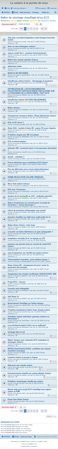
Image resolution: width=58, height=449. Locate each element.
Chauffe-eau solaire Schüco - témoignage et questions (30, 81)
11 (52, 370)
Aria (23, 401)
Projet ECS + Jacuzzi (16, 282)
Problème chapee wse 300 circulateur (23, 135)
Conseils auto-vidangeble (18, 289)
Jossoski (25, 117)
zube (23, 171)
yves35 (24, 61)
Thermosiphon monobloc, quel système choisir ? (28, 259)
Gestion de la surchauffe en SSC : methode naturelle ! (30, 196)
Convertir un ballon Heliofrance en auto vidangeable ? (30, 232)
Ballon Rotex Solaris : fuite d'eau (21, 225)
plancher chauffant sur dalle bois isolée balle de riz (29, 217)
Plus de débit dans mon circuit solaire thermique (28, 169)
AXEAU (24, 95)
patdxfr (24, 227)
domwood (25, 68)
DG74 (24, 240)
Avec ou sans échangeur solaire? (21, 46)
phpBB (23, 441)
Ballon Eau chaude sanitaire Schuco (23, 60)
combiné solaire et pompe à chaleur (23, 357)
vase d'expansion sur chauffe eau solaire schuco (28, 253)
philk (23, 124)
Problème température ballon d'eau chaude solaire (29, 310)
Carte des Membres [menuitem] (19, 8)
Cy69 (23, 233)
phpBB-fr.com (32, 444)
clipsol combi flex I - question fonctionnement (27, 53)
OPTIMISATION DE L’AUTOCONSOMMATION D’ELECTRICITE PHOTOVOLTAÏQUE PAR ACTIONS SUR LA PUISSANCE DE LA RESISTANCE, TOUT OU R (31, 91)
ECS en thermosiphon (17, 141)
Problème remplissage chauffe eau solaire (25, 381)
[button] (21, 28)
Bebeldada (25, 136)
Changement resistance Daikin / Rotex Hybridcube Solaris (32, 116)
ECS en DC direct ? (16, 122)
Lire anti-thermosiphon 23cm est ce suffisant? (27, 325)
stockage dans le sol (16, 332)
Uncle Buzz (26, 191)
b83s (23, 159)
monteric (26, 20)
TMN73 (24, 164)
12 (55, 370)
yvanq (24, 41)
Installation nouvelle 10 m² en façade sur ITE (26, 238)
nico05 (24, 212)
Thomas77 (25, 207)
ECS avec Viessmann (16, 189)
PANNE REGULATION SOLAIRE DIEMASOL (26, 177)
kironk (24, 48)
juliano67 (25, 276)
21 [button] (42, 28)
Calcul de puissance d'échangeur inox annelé (27, 210)
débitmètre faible (15, 66)
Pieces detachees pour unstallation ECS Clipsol (28, 163)
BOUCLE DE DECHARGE (18, 73)
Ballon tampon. (14, 108)
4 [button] (34, 28)
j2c (39, 20)
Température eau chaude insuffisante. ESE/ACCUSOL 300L (32, 274)
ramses (13, 20)
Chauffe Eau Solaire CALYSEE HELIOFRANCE (27, 100)
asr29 (24, 255)
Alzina (24, 375)
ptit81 (23, 352)
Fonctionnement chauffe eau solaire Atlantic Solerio (29, 373)
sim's (23, 393)
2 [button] (28, 28)
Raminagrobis (26, 261)
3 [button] (31, 28)
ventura (24, 344)
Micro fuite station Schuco (19, 184)
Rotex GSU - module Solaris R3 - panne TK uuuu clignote (32, 128)
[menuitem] (7, 8)
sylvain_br (25, 55)
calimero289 (26, 305)
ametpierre (33, 20)
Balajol (19, 20)
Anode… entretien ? (16, 157)
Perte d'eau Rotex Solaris (18, 399)
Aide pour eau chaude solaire (20, 365)
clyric (23, 334)
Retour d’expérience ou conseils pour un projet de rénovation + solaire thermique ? (29, 204)
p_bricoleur (52, 20)
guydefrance (26, 75)
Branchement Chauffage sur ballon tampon (26, 303)
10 (49, 370)
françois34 (44, 20)
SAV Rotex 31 (13, 297)
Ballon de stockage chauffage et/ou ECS (25, 17)
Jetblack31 (25, 185)
